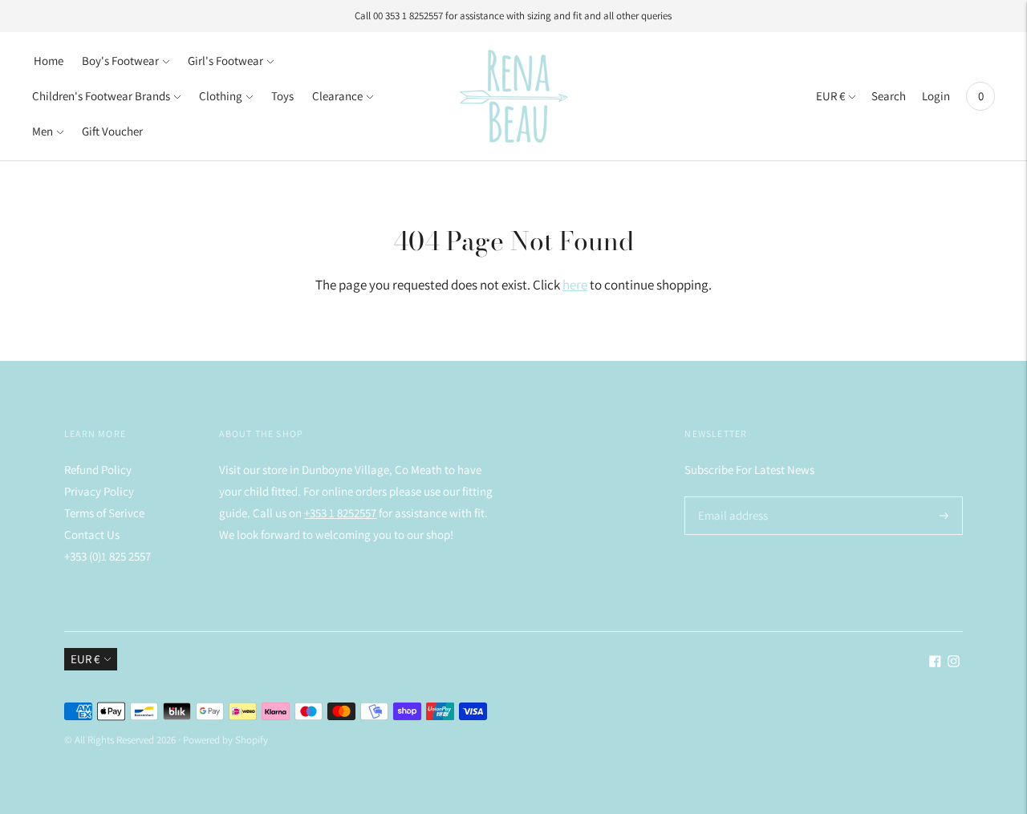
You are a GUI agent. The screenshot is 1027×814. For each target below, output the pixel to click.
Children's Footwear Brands (101, 95)
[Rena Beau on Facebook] (935, 662)
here (574, 285)
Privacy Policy (99, 491)
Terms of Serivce (104, 512)
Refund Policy (98, 469)
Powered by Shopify (225, 740)
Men (42, 131)
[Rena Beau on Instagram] (954, 662)
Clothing (220, 95)
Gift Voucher (112, 131)
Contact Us (92, 534)
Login (936, 95)
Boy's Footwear (120, 60)
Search (888, 95)
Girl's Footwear (225, 60)
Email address (730, 497)
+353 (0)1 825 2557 (107, 556)
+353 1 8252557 (340, 512)
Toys (282, 95)
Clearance (337, 95)
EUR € (830, 95)
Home (48, 60)
